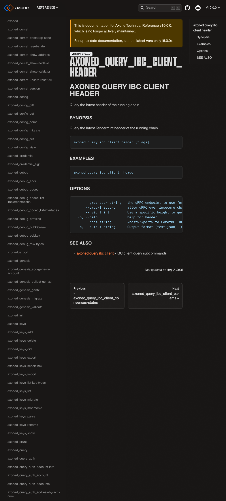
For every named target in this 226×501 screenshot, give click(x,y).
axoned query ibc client (95, 253)
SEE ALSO (204, 57)
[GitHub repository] (187, 7)
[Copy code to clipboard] (177, 141)
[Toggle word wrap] (169, 202)
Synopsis (203, 37)
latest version (147, 41)
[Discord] (198, 7)
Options (202, 51)
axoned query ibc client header (205, 28)
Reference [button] (46, 7)
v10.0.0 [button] (211, 7)
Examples (204, 44)
